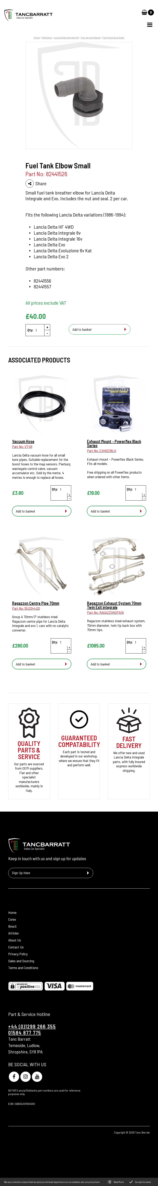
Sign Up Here (21, 872)
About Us (14, 940)
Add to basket (82, 329)
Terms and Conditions (23, 967)
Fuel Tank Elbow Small (113, 37)
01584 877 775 (24, 1033)
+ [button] (47, 327)
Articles (13, 933)
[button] (150, 25)
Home (37, 37)
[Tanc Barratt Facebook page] (14, 1076)
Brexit (12, 926)
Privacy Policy (18, 954)
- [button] (47, 333)
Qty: (30, 330)
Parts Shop (47, 37)
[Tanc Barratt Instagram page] (25, 1076)
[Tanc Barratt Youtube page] (37, 1076)
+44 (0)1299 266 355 (32, 1026)
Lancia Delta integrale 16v (66, 37)
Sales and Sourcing (21, 961)
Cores (12, 919)
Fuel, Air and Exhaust (90, 37)
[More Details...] (41, 405)
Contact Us (16, 947)
